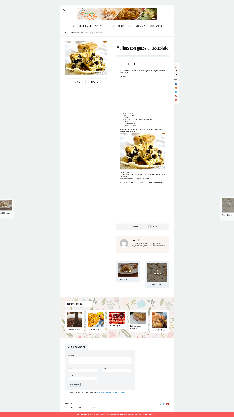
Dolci (130, 26)
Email (104, 368)
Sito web (71, 376)
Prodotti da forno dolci (76, 33)
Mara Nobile (156, 227)
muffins (87, 304)
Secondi (111, 26)
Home (66, 33)
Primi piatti (99, 26)
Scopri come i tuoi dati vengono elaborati (110, 392)
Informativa (69, 404)
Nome (70, 368)
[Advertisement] (86, 101)
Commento (135, 227)
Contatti (78, 404)
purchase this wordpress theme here (146, 414)
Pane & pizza (140, 26)
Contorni (121, 26)
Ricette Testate (85, 26)
